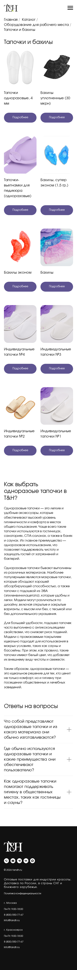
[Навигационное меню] (70, 8)
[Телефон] (6, 860)
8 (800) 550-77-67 (13, 915)
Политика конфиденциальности (22, 893)
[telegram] (19, 860)
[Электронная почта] (12, 860)
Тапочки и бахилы (19, 30)
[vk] (25, 860)
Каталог (28, 20)
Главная (11, 20)
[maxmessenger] (32, 860)
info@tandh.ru (12, 920)
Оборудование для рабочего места (36, 25)
